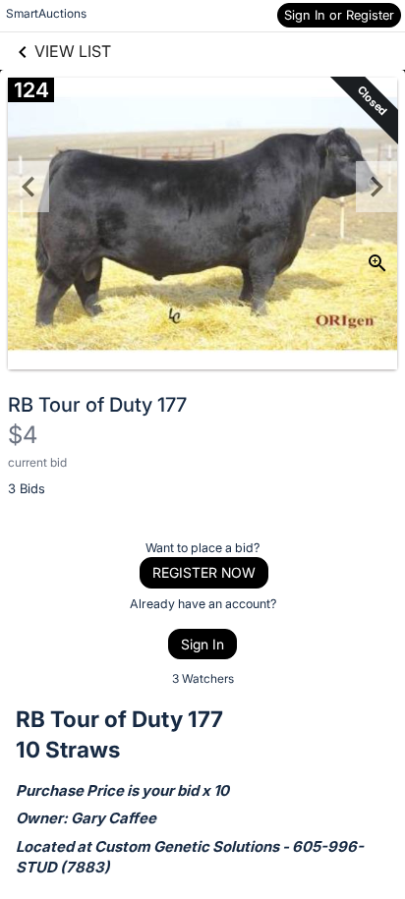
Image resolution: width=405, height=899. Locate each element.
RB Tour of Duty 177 (97, 405)
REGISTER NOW (204, 572)
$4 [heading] (22, 435)
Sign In (202, 644)
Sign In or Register (339, 15)
